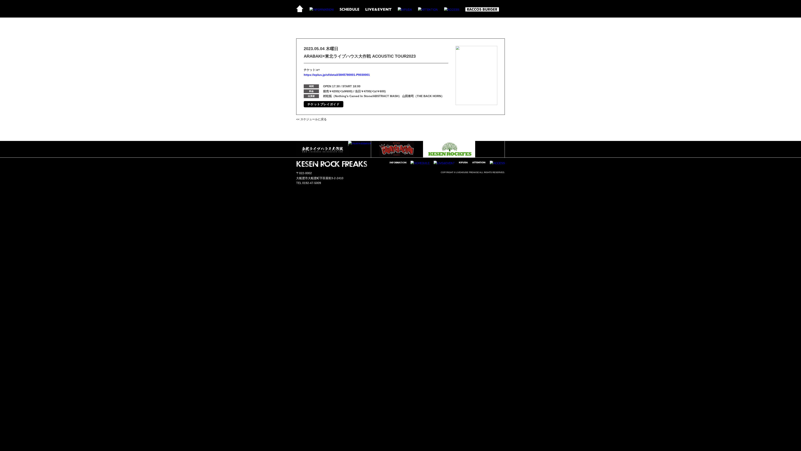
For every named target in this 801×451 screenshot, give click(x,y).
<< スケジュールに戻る (311, 119)
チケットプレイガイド (323, 104)
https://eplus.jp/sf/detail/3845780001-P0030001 (337, 74)
